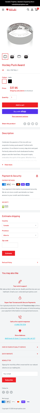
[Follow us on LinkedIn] (11, 392)
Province (5, 231)
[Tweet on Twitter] (32, 123)
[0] (36, 9)
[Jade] (4, 81)
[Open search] (28, 9)
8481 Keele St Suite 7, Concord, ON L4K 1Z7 (20, 338)
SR (3, 70)
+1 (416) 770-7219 (20, 324)
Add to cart (20, 105)
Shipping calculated (17, 91)
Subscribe (9, 380)
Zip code (5, 240)
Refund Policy (7, 262)
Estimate (8, 253)
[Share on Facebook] (24, 123)
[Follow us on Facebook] (3, 392)
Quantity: (5, 97)
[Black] (10, 81)
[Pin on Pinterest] (28, 123)
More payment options (20, 116)
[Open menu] (3, 9)
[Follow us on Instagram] (7, 392)
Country (5, 221)
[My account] (32, 9)
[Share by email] (36, 123)
